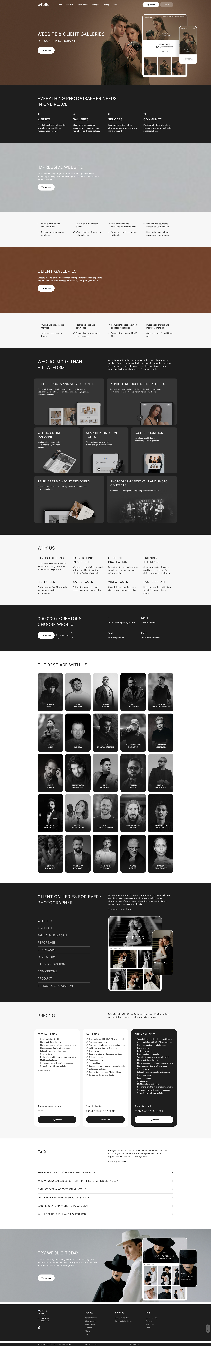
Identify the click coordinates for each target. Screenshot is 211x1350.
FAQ (115, 5)
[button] (64, 921)
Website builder (91, 1318)
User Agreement (91, 1344)
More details (43, 1070)
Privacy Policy (135, 1344)
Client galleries (90, 1321)
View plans (64, 635)
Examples (95, 5)
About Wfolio (83, 5)
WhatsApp (150, 1324)
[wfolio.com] (43, 4)
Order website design (123, 1321)
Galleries (69, 5)
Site (60, 5)
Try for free (151, 5)
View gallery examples (118, 909)
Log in (167, 5)
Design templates (122, 1318)
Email (148, 1328)
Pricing (106, 5)
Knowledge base (116, 1161)
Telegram (149, 1321)
